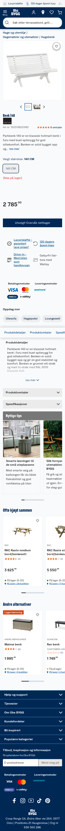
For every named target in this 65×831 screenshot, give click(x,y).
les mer (14, 149)
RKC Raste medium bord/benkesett (18, 552)
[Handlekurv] (60, 12)
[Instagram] (22, 800)
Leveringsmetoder (46, 283)
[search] (6, 22)
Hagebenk (48, 37)
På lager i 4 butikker (17, 672)
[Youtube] (31, 800)
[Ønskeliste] (51, 12)
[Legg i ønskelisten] (56, 46)
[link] (49, 127)
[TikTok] (39, 800)
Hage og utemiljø (14, 32)
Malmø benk (13, 644)
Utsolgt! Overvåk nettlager (32, 223)
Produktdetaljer (15, 332)
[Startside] (19, 12)
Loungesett (52, 318)
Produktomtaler (40, 332)
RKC (7, 545)
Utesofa (11, 318)
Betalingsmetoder (19, 283)
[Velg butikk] (43, 12)
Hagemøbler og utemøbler (20, 37)
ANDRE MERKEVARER (15, 639)
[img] (23, 559)
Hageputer (31, 318)
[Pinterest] (47, 800)
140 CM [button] (11, 168)
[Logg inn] (34, 12)
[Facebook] (14, 800)
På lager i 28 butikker (18, 583)
